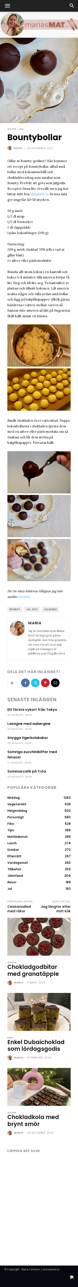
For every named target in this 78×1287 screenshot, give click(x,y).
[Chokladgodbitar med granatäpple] (39, 937)
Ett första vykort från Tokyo (32, 709)
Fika (10, 1037)
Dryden (23, 597)
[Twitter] (35, 682)
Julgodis (50, 609)
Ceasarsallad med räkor (19, 908)
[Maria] (10, 148)
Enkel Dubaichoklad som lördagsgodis (36, 1045)
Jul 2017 (32, 609)
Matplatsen (39, 194)
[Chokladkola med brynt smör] (39, 1087)
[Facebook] (25, 682)
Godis (11, 129)
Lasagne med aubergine (28, 723)
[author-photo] (10, 983)
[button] (7, 6)
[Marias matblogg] (39, 24)
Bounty (15, 609)
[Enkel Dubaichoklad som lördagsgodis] (39, 1012)
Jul (21, 129)
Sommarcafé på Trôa (26, 771)
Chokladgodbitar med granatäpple (33, 970)
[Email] (55, 682)
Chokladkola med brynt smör (33, 1120)
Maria (18, 148)
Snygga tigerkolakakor (27, 737)
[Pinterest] (45, 682)
